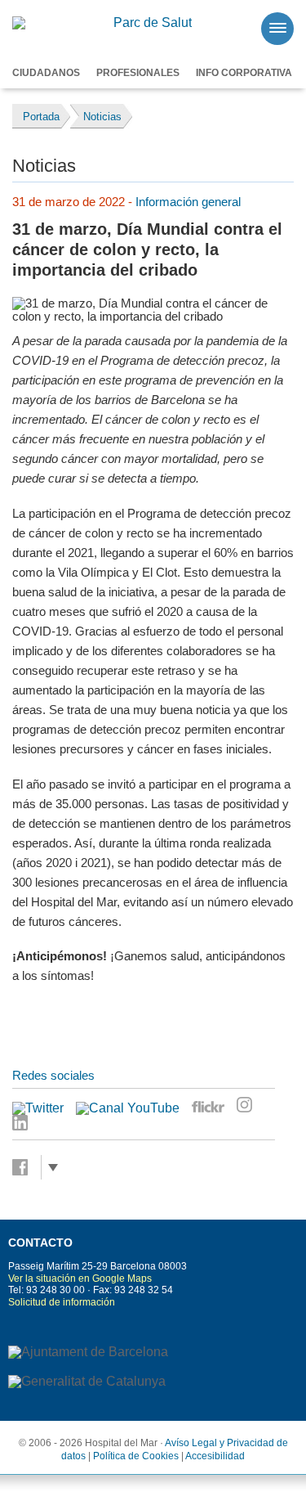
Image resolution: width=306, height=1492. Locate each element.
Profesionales (138, 73)
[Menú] (277, 28)
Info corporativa (244, 73)
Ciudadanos (46, 73)
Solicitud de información (61, 1302)
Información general (188, 202)
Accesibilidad (215, 1456)
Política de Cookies (136, 1456)
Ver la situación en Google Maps (80, 1278)
